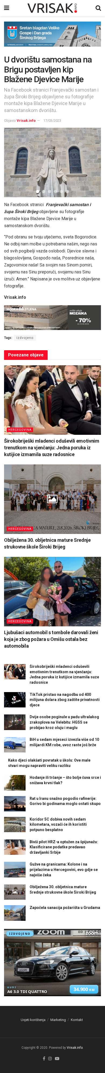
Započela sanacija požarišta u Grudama (65, 907)
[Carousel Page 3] (49, 191)
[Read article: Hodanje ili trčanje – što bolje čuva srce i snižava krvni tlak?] (15, 782)
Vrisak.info (26, 121)
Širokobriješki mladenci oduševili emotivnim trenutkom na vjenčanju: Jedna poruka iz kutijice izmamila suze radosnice (51, 447)
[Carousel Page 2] (43, 191)
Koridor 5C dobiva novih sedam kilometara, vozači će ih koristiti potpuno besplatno (58, 824)
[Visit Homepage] (52, 8)
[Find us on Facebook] (44, 1059)
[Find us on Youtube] (57, 1059)
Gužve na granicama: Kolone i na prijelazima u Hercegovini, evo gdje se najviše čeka (64, 869)
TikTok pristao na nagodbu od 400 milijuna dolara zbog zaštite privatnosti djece (65, 699)
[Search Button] (98, 8)
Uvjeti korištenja (33, 1020)
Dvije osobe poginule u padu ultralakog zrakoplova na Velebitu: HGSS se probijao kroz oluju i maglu (64, 722)
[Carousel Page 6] (67, 191)
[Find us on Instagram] (50, 1059)
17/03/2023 (52, 121)
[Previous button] (14, 162)
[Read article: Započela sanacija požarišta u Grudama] (15, 913)
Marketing (58, 1020)
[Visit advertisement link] (52, 38)
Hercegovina (20, 430)
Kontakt (77, 1020)
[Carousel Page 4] (55, 191)
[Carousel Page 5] (61, 191)
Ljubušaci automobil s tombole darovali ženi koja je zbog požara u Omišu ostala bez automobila (51, 639)
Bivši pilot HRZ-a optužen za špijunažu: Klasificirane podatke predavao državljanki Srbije (64, 847)
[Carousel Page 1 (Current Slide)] (37, 191)
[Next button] (90, 162)
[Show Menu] (6, 8)
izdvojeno (24, 338)
